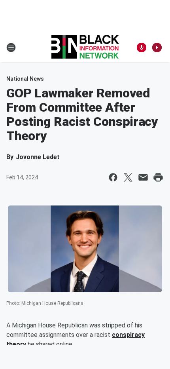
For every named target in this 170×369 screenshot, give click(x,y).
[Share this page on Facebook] (113, 177)
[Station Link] (85, 47)
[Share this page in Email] (143, 177)
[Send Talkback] (141, 47)
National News (25, 79)
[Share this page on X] (128, 177)
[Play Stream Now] (157, 47)
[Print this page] (158, 177)
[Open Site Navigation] (11, 47)
